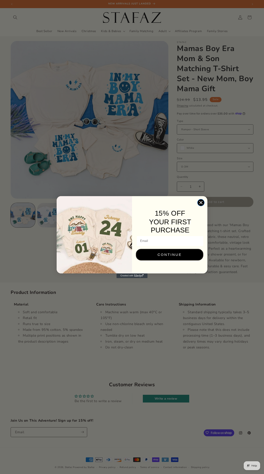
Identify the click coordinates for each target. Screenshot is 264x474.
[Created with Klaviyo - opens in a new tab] (132, 275)
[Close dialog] (201, 202)
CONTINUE (170, 255)
